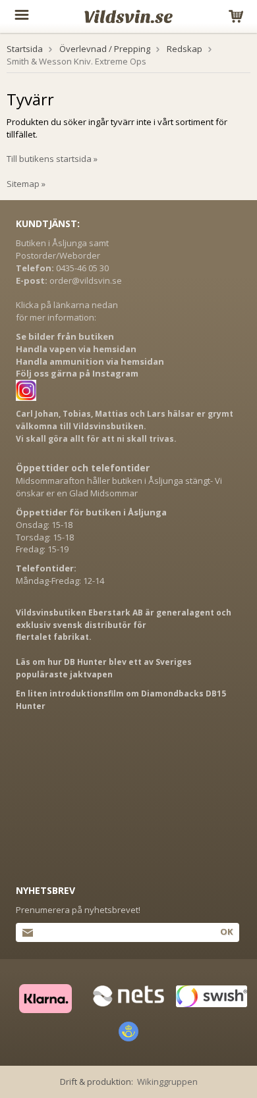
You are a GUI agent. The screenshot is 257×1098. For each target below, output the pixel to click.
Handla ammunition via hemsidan (90, 361)
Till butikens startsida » (52, 159)
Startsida (25, 49)
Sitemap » (26, 184)
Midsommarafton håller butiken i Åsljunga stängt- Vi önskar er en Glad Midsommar (119, 487)
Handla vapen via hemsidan (76, 349)
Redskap (184, 49)
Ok (226, 931)
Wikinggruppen (167, 1081)
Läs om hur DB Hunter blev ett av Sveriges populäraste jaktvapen (104, 668)
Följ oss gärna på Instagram (77, 373)
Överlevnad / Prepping (104, 49)
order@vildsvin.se (85, 280)
